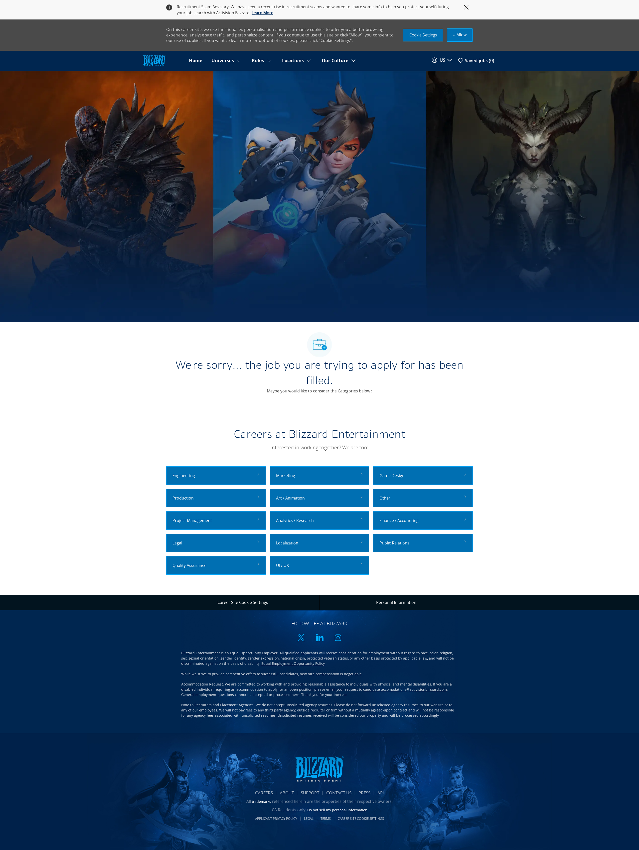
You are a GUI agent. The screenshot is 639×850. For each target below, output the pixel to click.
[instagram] (338, 638)
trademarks (261, 801)
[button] (423, 35)
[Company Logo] (163, 60)
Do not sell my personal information (337, 810)
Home (195, 61)
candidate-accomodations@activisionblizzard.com (405, 689)
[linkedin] (319, 638)
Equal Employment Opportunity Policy (292, 663)
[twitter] (301, 638)
